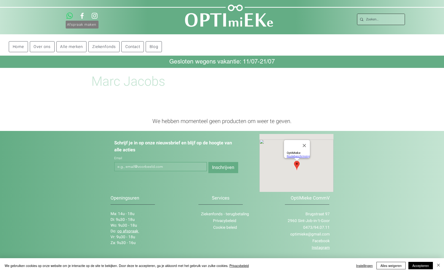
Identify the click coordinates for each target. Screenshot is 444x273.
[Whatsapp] (70, 16)
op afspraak (128, 231)
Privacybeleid (239, 265)
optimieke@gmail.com (310, 234)
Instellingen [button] (364, 265)
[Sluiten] (438, 265)
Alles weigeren (391, 265)
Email (118, 158)
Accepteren (420, 265)
